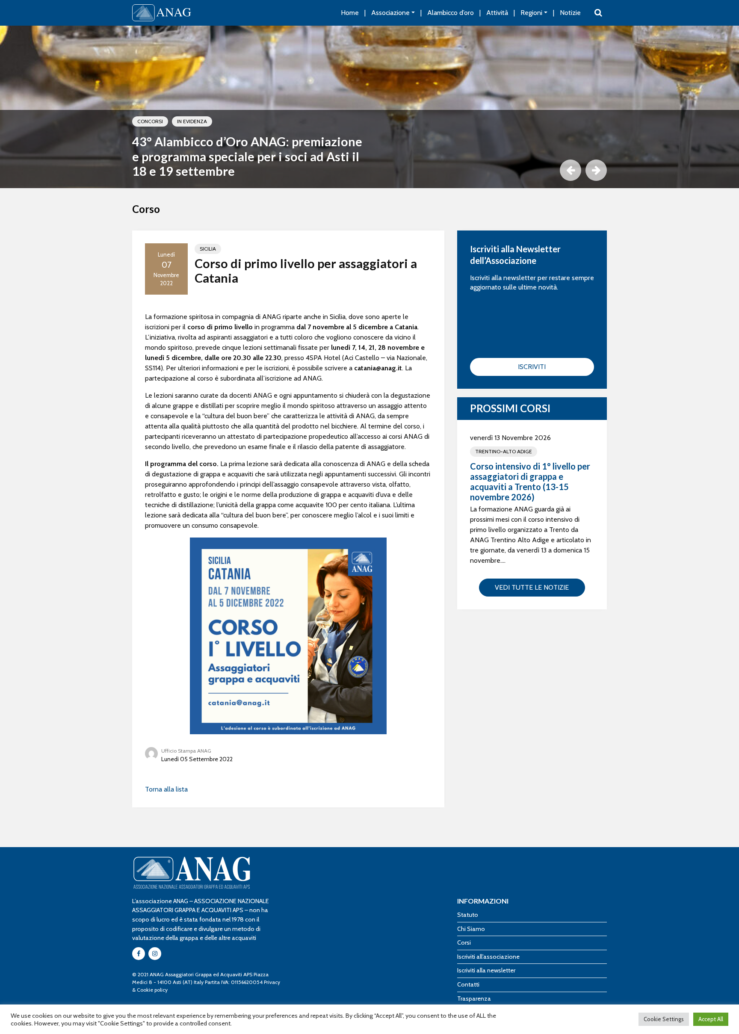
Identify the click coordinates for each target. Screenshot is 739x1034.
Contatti (468, 984)
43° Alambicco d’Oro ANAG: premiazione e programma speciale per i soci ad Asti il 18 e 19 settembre (247, 156)
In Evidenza (192, 121)
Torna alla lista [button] (166, 789)
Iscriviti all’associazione (488, 956)
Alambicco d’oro (450, 13)
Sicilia (208, 248)
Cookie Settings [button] (664, 1019)
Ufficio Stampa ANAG (186, 750)
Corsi (464, 942)
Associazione (390, 13)
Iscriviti (532, 367)
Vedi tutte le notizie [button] (532, 587)
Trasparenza (474, 998)
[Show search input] (598, 12)
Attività (497, 13)
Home (350, 13)
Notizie (570, 13)
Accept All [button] (710, 1019)
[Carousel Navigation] (369, 170)
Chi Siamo (471, 929)
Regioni (531, 13)
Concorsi (150, 121)
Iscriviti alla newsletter (486, 970)
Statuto (467, 915)
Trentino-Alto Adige (503, 451)
